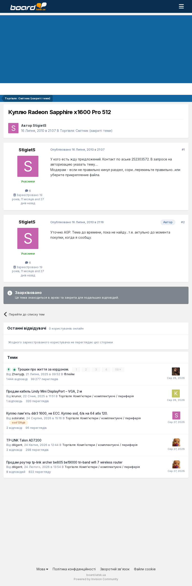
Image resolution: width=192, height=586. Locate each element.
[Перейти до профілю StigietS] (13, 128)
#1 (183, 149)
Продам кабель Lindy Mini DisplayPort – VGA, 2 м (44, 391)
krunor (16, 396)
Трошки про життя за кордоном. (44, 369)
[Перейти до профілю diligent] (176, 442)
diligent (17, 445)
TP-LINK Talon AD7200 (23, 440)
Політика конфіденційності (74, 569)
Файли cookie (145, 569)
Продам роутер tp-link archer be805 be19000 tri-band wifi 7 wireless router (64, 462)
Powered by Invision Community (96, 579)
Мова (41, 569)
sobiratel (18, 418)
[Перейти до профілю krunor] (176, 393)
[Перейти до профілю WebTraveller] (176, 371)
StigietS (39, 125)
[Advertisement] (96, 48)
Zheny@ (18, 374)
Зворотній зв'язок (114, 569)
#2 (183, 222)
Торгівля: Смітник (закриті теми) (86, 131)
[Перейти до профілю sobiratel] (176, 415)
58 (117, 369)
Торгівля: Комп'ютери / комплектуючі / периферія (96, 396)
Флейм (69, 374)
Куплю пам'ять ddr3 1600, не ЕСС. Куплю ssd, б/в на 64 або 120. (57, 413)
